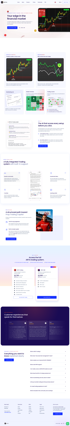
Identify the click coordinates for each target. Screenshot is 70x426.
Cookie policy (42, 410)
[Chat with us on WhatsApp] (67, 423)
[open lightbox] (15, 323)
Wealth (30, 406)
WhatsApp (6, 408)
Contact (19, 413)
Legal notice (42, 408)
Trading (30, 410)
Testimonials (20, 410)
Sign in (60, 2)
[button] (28, 2)
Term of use (42, 406)
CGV (40, 411)
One (29, 413)
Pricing (19, 408)
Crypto (30, 408)
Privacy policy (42, 413)
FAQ (18, 411)
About (19, 406)
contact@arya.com (7, 412)
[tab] (12, 177)
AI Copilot (30, 411)
